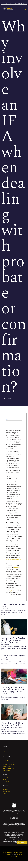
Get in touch (22, 842)
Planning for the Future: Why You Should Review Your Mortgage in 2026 (12, 689)
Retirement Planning (8, 768)
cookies (8, 854)
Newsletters (6, 791)
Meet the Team (7, 782)
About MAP (6, 777)
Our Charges (6, 780)
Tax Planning (6, 770)
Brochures (5, 789)
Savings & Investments (9, 764)
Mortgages (6, 760)
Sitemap (16, 851)
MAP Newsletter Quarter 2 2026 (13, 605)
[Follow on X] (10, 752)
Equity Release (7, 766)
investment (17, 567)
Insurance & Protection (9, 762)
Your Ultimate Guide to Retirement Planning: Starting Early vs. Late (12, 725)
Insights (5, 793)
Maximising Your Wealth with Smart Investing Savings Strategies (13, 640)
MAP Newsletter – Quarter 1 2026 (13, 656)
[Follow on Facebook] (7, 752)
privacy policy (18, 853)
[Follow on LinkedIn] (4, 752)
